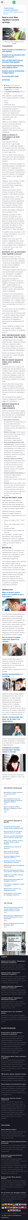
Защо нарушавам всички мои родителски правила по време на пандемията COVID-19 (13, 800)
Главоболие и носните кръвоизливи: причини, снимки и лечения (11, 750)
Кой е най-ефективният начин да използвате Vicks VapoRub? (12, 61)
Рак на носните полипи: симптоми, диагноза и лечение (11, 639)
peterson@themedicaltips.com (13, 87)
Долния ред (6, 79)
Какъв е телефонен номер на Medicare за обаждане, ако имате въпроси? (13, 808)
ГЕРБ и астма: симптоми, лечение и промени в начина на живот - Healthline (13, 842)
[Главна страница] (14, 2)
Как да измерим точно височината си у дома (13, 1084)
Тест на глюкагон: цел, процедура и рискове (13, 1192)
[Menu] (2, 2)
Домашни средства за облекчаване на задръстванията (13, 71)
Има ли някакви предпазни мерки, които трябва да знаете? (13, 66)
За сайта (4, 1215)
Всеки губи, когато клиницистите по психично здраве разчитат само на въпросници (14, 917)
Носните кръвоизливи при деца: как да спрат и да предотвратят (12, 719)
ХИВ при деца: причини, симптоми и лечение (13, 1074)
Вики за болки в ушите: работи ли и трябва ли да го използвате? (13, 594)
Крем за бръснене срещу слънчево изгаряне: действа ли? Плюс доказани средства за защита (13, 909)
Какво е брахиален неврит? (8, 1129)
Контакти (9, 1215)
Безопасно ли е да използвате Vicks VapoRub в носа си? (13, 55)
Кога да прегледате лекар (10, 76)
